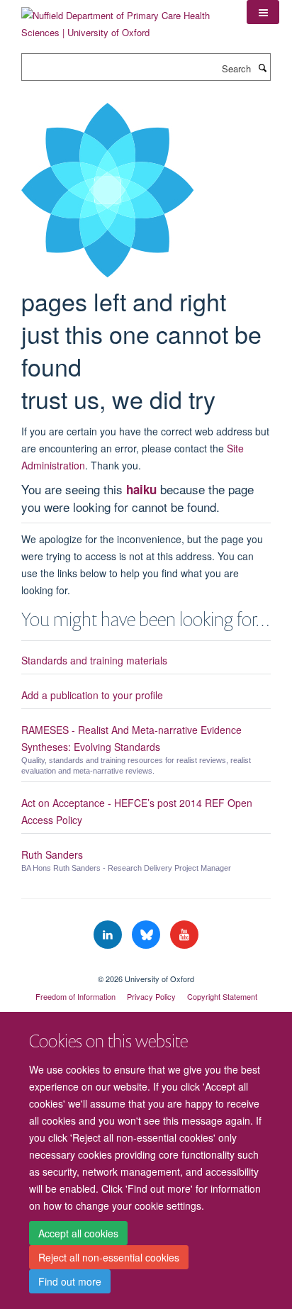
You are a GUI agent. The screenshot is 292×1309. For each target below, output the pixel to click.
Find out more (69, 1281)
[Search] (262, 67)
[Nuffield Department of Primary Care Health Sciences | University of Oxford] (123, 19)
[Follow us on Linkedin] (109, 935)
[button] (263, 12)
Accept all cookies (78, 1233)
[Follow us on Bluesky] (147, 935)
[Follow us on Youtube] (184, 935)
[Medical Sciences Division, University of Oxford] (146, 966)
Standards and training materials (94, 660)
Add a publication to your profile (92, 695)
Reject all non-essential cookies (108, 1257)
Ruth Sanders (52, 854)
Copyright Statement (222, 996)
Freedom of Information (75, 996)
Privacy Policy (151, 996)
